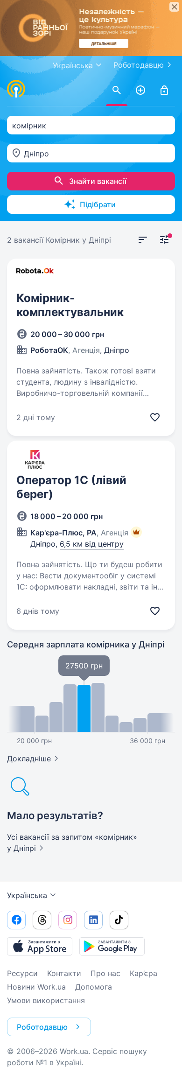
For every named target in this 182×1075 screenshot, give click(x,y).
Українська (27, 895)
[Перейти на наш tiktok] (119, 920)
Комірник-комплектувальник (70, 305)
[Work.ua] (16, 88)
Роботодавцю (138, 65)
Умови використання (46, 1000)
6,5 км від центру (92, 543)
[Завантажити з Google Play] (112, 946)
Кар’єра (143, 973)
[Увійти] (164, 90)
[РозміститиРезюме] (140, 90)
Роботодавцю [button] (42, 1027)
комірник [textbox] (29, 125)
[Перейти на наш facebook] (16, 920)
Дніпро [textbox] (36, 153)
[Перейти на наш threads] (42, 920)
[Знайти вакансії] (116, 90)
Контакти (64, 973)
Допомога (93, 986)
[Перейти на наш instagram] (67, 920)
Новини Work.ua (36, 986)
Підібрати (98, 204)
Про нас (105, 973)
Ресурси (22, 973)
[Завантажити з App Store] (39, 946)
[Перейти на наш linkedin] (93, 920)
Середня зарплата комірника (85, 644)
